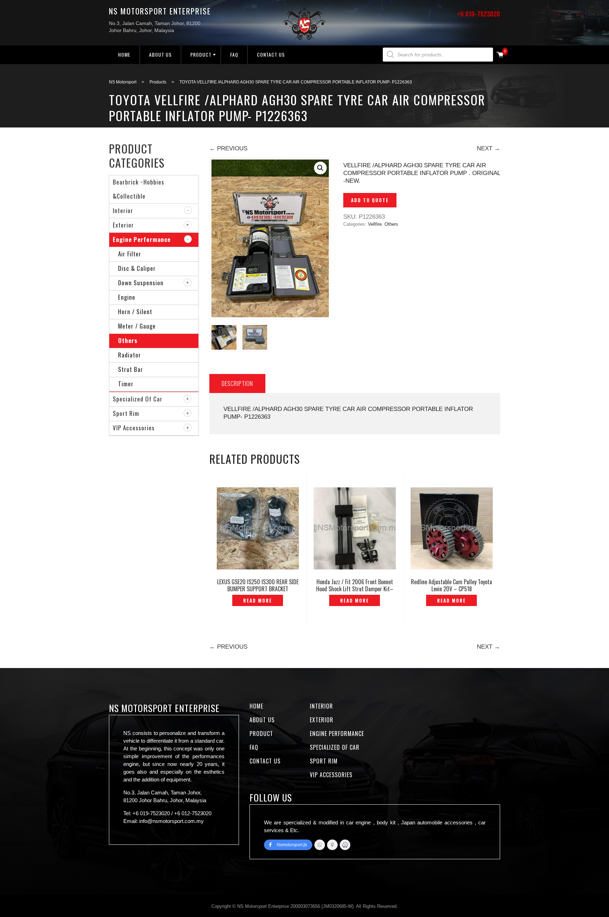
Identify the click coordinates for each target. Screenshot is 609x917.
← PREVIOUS (228, 148)
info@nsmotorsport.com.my (171, 821)
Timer (126, 383)
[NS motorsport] (332, 845)
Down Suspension (141, 282)
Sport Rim (126, 413)
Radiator (129, 354)
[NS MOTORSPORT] (345, 845)
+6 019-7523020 (478, 14)
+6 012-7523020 (192, 813)
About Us (160, 54)
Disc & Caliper (137, 268)
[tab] (237, 383)
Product (200, 54)
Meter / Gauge (137, 326)
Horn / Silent (135, 311)
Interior (123, 210)
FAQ (234, 54)
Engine (126, 297)
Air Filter (129, 253)
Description (237, 383)
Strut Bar (130, 369)
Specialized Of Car (137, 398)
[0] (500, 55)
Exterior (123, 224)
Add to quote (370, 200)
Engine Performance (142, 239)
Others (391, 224)
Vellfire (375, 224)
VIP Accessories (134, 427)
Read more (257, 600)
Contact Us (271, 54)
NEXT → (488, 148)
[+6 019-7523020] (319, 845)
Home (124, 54)
